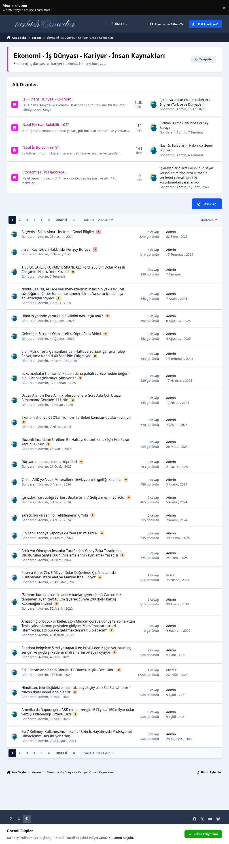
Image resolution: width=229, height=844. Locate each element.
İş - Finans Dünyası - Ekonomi (47, 99)
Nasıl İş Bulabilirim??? (40, 147)
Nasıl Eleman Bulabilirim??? (45, 124)
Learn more (8, 8)
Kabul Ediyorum (205, 834)
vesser (171, 575)
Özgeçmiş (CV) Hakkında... (45, 172)
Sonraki (61, 219)
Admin (181, 109)
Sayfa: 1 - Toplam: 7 (97, 219)
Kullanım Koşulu (120, 838)
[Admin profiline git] (153, 104)
